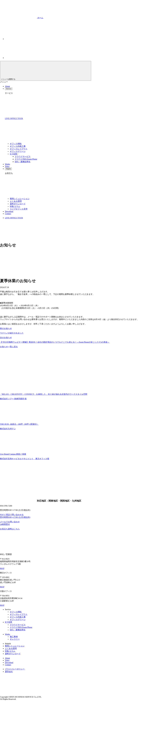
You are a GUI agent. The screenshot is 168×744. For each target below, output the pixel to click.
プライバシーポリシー (15, 669)
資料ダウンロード (18, 204)
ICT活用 (13, 154)
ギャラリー (15, 639)
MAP (2, 568)
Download (9, 211)
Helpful (8, 169)
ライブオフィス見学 (19, 209)
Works (7, 164)
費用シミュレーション (20, 199)
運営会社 (9, 672)
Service (8, 89)
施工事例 (14, 637)
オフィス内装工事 (18, 146)
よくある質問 (16, 201)
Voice (7, 166)
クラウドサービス (23, 156)
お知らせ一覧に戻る (9, 347)
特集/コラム (15, 206)
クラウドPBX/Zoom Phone (26, 159)
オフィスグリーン (18, 151)
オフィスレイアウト (19, 149)
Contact (8, 214)
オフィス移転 (16, 144)
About (7, 86)
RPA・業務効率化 (22, 162)
